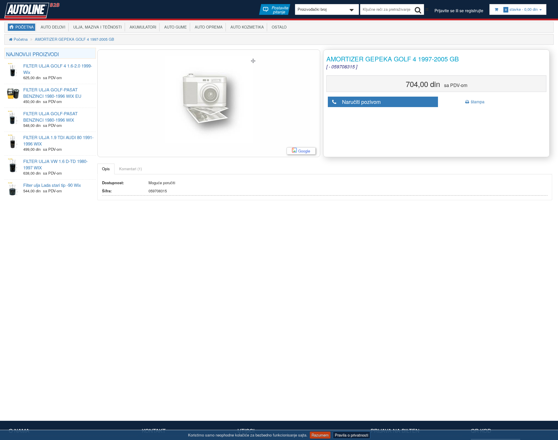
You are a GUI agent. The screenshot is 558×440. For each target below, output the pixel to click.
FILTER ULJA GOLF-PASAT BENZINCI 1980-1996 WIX (50, 116)
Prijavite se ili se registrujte (458, 10)
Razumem (320, 435)
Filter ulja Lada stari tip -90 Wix (52, 185)
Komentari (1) (130, 168)
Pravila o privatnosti (351, 435)
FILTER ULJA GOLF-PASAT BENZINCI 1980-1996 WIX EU (52, 92)
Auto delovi (51, 27)
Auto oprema (207, 27)
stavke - (521, 9)
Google (303, 151)
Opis (106, 168)
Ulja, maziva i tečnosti (96, 27)
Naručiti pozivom (359, 101)
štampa (477, 101)
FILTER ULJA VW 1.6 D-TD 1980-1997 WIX (55, 164)
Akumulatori (141, 27)
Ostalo (278, 27)
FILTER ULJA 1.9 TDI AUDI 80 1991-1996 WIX (58, 140)
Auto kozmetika (246, 27)
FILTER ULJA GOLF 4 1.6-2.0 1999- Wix (57, 69)
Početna (24, 27)
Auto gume (174, 27)
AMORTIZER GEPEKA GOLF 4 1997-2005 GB (74, 39)
